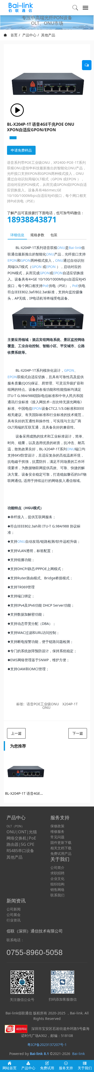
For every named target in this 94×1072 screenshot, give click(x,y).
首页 (14, 35)
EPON (12, 260)
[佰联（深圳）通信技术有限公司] (22, 8)
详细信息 (17, 234)
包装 (53, 234)
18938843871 (32, 219)
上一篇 (16, 733)
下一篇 (77, 733)
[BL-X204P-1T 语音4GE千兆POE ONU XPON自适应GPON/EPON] (25, 772)
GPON (26, 260)
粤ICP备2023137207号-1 (47, 1044)
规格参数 (37, 234)
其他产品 (48, 35)
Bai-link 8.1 (39, 1053)
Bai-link (75, 247)
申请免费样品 (21, 150)
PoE (46, 285)
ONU (61, 247)
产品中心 (29, 35)
